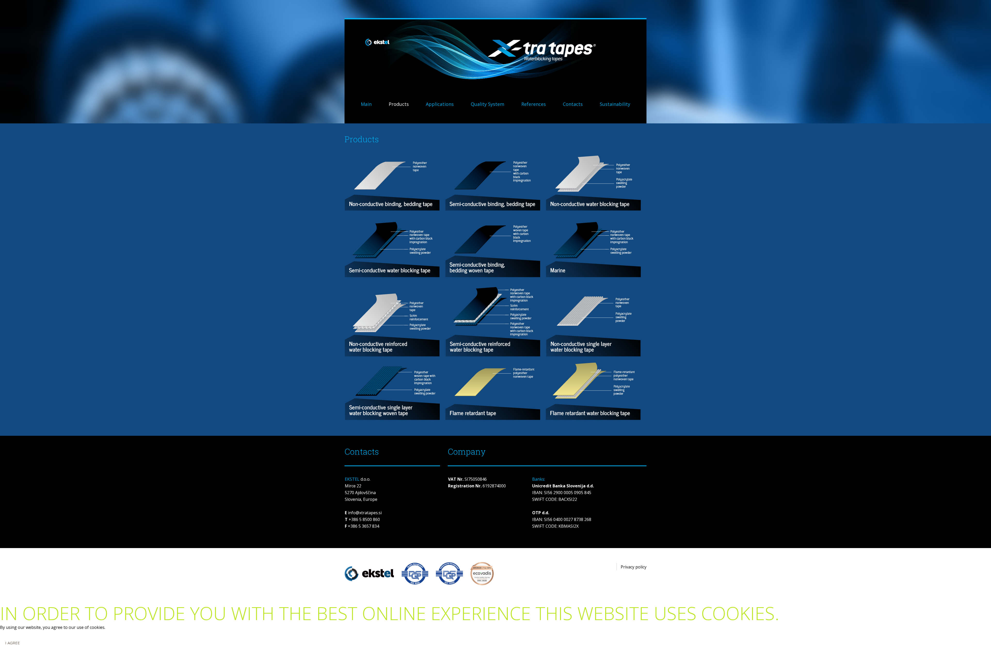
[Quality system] (446, 573)
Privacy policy (633, 567)
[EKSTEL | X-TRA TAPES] (495, 52)
